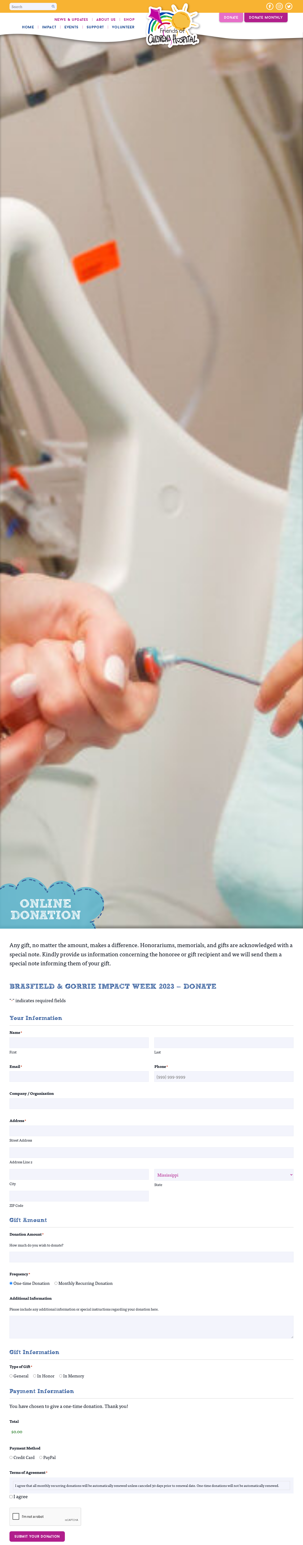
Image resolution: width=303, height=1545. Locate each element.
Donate (231, 17)
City (12, 1184)
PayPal (49, 1457)
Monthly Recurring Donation (85, 1283)
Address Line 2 (20, 1162)
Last (157, 1052)
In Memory (73, 1375)
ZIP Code (16, 1205)
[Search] (53, 6)
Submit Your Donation (37, 1536)
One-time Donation (31, 1283)
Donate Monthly (266, 17)
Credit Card (24, 1457)
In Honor (45, 1375)
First (13, 1052)
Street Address (20, 1140)
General (20, 1375)
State (158, 1184)
